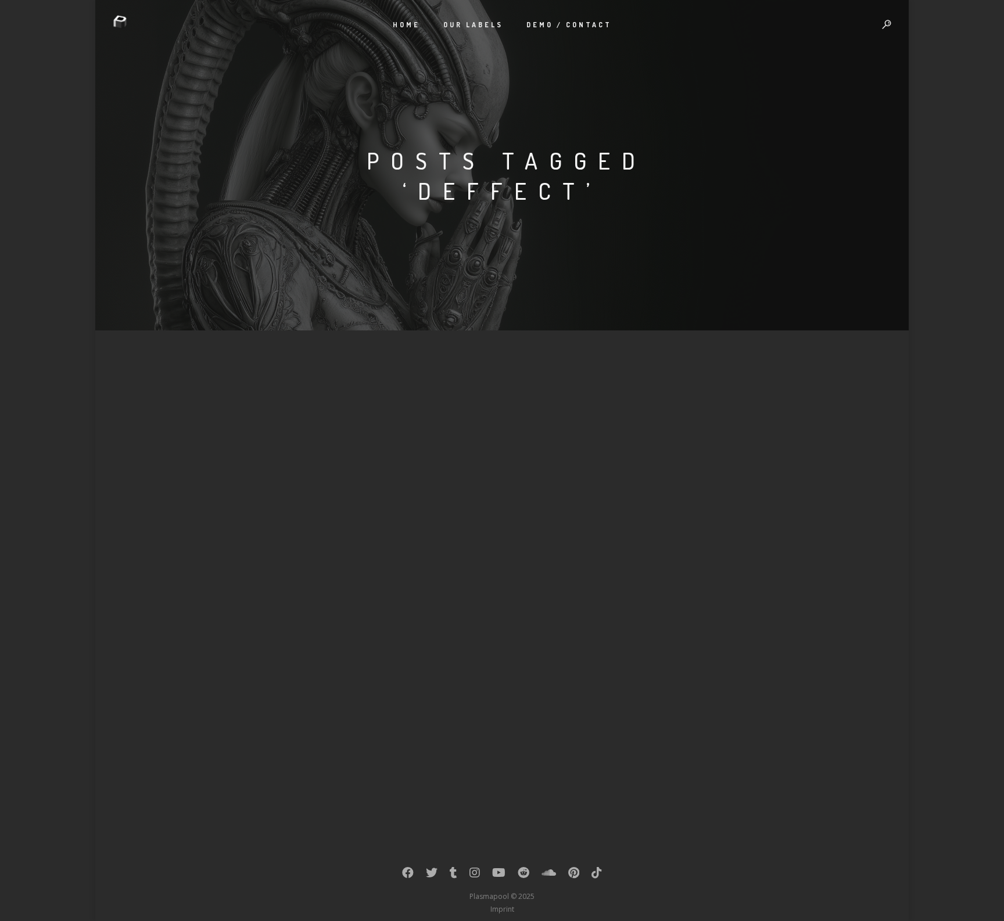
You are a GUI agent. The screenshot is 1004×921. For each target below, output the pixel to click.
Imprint (502, 909)
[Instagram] (474, 875)
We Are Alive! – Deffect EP (218, 614)
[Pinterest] (573, 875)
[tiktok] (596, 875)
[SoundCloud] (549, 875)
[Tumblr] (453, 875)
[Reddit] (523, 875)
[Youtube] (498, 875)
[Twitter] (432, 875)
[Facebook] (408, 875)
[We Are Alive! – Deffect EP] (240, 475)
